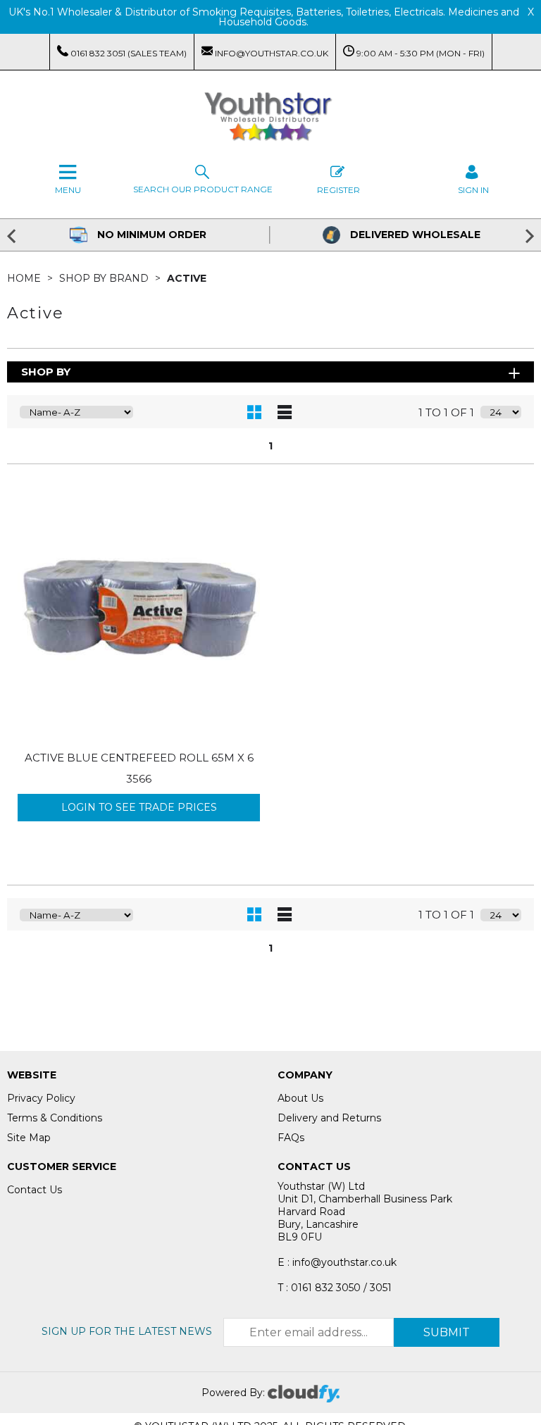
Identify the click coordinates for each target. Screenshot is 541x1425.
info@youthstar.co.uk (270, 53)
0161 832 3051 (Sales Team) (127, 53)
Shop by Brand (105, 278)
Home (25, 278)
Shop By (45, 371)
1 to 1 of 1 (446, 412)
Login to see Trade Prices (139, 807)
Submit (446, 1332)
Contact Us (34, 1189)
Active (186, 278)
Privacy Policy (41, 1098)
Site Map (29, 1137)
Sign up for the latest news (127, 1331)
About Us (300, 1098)
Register (338, 190)
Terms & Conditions (54, 1118)
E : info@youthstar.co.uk (337, 1262)
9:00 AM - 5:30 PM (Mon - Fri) (419, 53)
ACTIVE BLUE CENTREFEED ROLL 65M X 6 (139, 757)
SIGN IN (473, 190)
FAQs (291, 1137)
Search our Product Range (203, 189)
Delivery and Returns (329, 1118)
